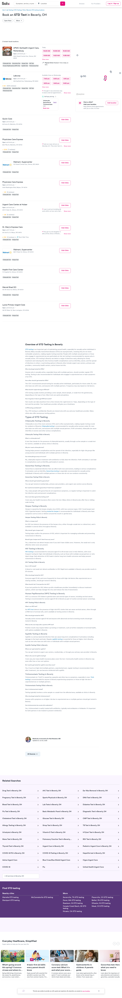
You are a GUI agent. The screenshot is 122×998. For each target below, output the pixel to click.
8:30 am (47, 83)
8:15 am (66, 79)
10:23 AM (46, 51)
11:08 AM (46, 55)
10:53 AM (66, 51)
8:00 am (56, 79)
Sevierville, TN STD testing (73, 897)
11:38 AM (66, 55)
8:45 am (56, 83)
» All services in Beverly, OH (14, 876)
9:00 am (66, 83)
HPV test (31, 609)
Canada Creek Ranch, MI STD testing (74, 907)
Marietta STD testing (10, 897)
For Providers (95, 4)
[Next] (118, 943)
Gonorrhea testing (52, 471)
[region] (98, 67)
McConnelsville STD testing (42, 897)
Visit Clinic (65, 120)
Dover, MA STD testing (72, 900)
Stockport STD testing (11, 900)
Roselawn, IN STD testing (73, 903)
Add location (111, 103)
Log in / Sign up (113, 3)
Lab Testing (9, 10)
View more (45, 59)
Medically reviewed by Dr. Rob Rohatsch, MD (47, 739)
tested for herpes (53, 511)
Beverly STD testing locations (35, 10)
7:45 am (46, 79)
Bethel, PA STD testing (100, 900)
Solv (3, 10)
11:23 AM (56, 55)
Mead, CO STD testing (100, 906)
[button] (105, 79)
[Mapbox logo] (80, 94)
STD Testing (17, 10)
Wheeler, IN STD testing (101, 903)
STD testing (29, 349)
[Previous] (114, 943)
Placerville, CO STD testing (102, 897)
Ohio (24, 10)
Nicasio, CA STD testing (72, 911)
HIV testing (29, 552)
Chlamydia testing (48, 426)
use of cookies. (86, 991)
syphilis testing (57, 639)
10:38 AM (56, 51)
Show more (67, 93)
